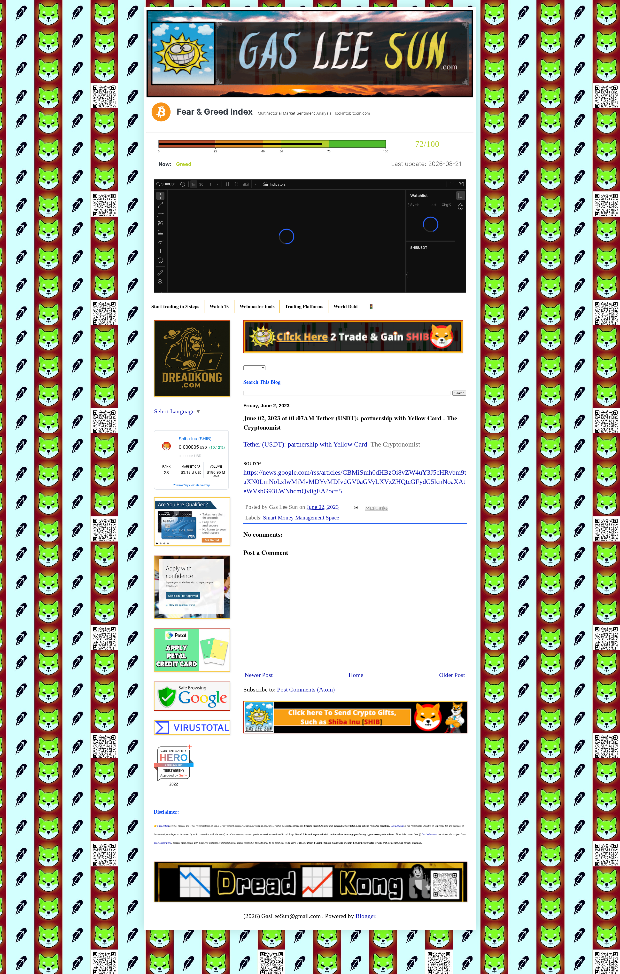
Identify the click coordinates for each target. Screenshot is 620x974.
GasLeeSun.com (429, 834)
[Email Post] (355, 507)
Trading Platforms (304, 306)
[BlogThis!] (372, 508)
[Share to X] (376, 508)
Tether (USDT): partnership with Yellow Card (305, 444)
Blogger (365, 916)
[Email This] (367, 508)
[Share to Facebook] (381, 508)
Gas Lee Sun (163, 826)
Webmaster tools (257, 306)
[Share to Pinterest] (385, 508)
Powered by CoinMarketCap (191, 485)
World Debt (345, 306)
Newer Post (259, 675)
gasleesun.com (173, 764)
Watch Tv (219, 306)
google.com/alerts (162, 842)
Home (356, 675)
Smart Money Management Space (301, 518)
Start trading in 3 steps (175, 306)
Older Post (452, 675)
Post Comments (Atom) (306, 689)
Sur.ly (183, 775)
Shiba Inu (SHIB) (195, 438)
